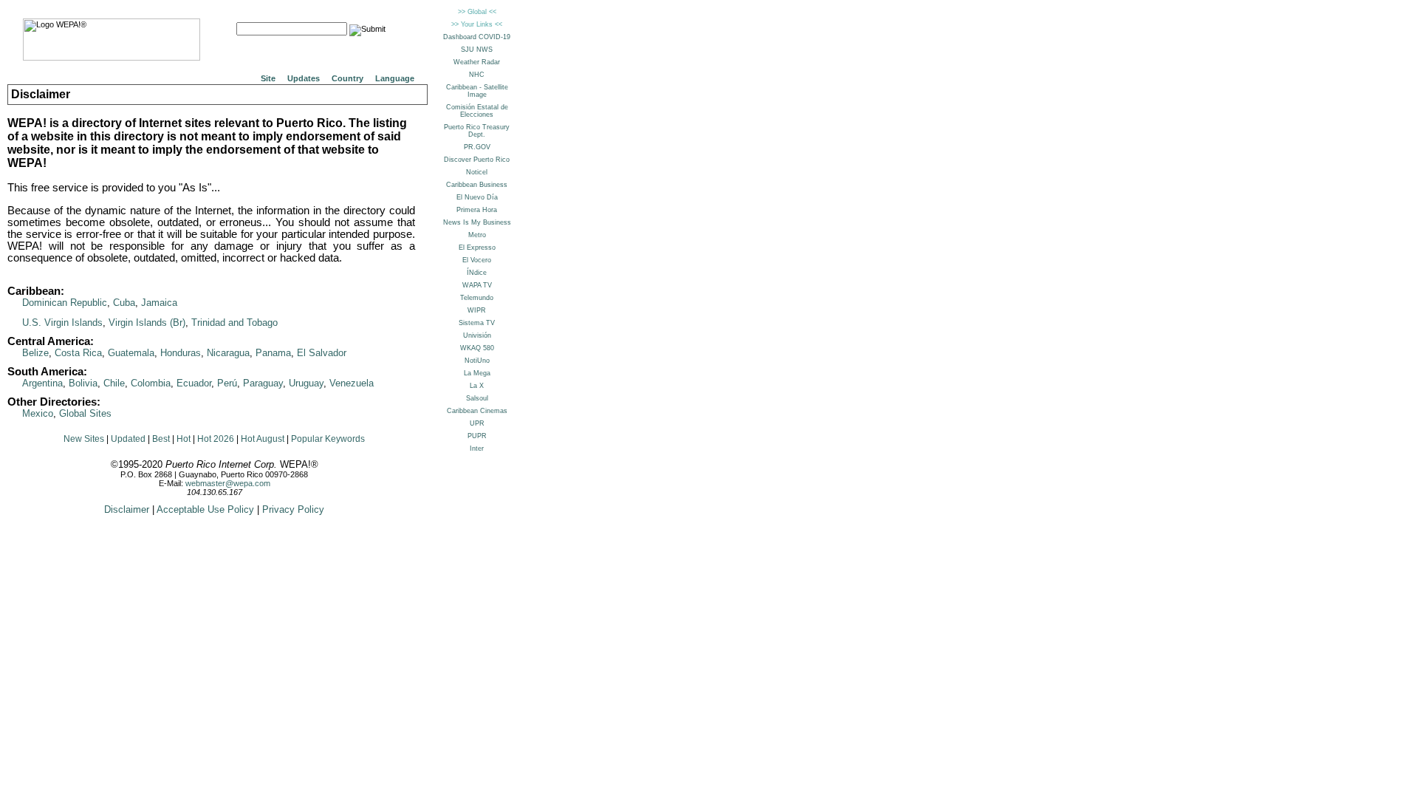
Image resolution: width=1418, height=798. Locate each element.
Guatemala (131, 352)
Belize (35, 352)
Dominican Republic (64, 302)
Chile (114, 383)
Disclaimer (126, 509)
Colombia (151, 383)
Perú (227, 383)
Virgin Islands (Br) (147, 322)
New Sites (84, 439)
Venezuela (351, 383)
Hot (184, 439)
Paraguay (263, 383)
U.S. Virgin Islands (62, 322)
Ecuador (194, 383)
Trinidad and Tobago (234, 322)
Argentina (42, 383)
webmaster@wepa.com (227, 483)
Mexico (37, 413)
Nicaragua (228, 352)
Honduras (180, 352)
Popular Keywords (328, 439)
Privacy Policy (293, 509)
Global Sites (85, 413)
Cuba (124, 302)
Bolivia (83, 383)
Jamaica (159, 302)
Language (394, 78)
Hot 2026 (215, 439)
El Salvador (321, 352)
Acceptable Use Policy (205, 509)
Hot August (262, 439)
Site (268, 78)
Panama (273, 352)
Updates (303, 78)
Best (161, 439)
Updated (128, 439)
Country (347, 78)
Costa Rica (78, 352)
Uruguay (306, 383)
